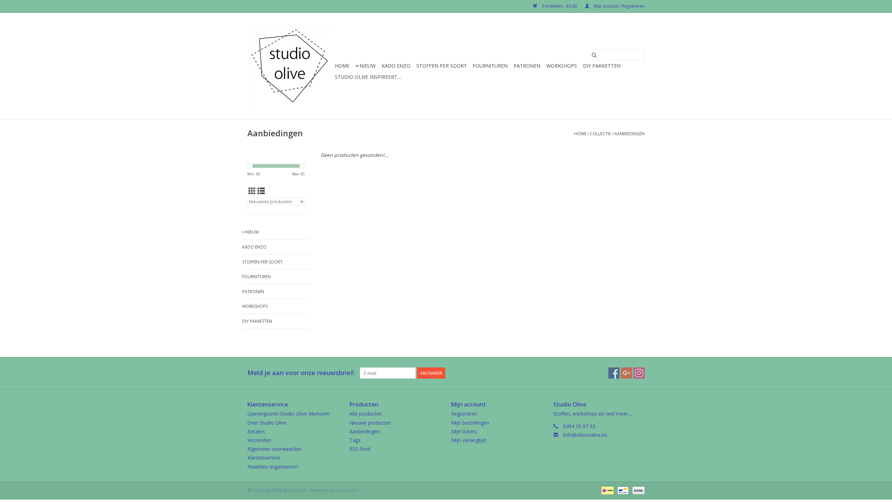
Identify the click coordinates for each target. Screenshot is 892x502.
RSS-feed (359, 449)
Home (342, 65)
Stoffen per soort (441, 65)
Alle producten (365, 413)
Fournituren (490, 65)
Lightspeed (346, 490)
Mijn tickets (464, 431)
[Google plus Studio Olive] (626, 373)
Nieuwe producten (370, 422)
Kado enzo (396, 65)
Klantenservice (263, 457)
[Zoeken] (594, 55)
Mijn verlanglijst (468, 440)
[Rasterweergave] (252, 191)
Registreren (464, 413)
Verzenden (259, 440)
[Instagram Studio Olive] (639, 373)
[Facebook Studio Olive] (614, 373)
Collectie (600, 134)
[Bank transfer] (637, 490)
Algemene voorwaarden (274, 449)
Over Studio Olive (266, 422)
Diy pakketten (602, 65)
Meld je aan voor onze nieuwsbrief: (301, 372)
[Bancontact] (622, 490)
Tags (355, 440)
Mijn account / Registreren (619, 6)
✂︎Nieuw (365, 65)
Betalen (256, 431)
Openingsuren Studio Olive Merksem (288, 413)
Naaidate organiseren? (272, 466)
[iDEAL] (606, 490)
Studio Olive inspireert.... (368, 77)
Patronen (527, 65)
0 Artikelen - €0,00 (559, 6)
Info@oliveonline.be (585, 435)
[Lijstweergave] (261, 191)
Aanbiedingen (629, 134)
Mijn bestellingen (470, 422)
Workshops (561, 65)
